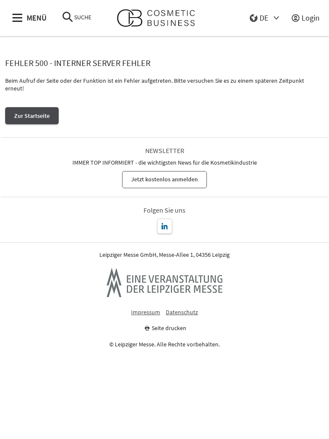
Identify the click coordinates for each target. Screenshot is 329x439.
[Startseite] (159, 18)
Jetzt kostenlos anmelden (164, 179)
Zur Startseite (32, 116)
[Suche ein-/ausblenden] (68, 17)
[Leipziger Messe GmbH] (164, 282)
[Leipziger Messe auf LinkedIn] (164, 226)
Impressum (145, 312)
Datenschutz (182, 312)
